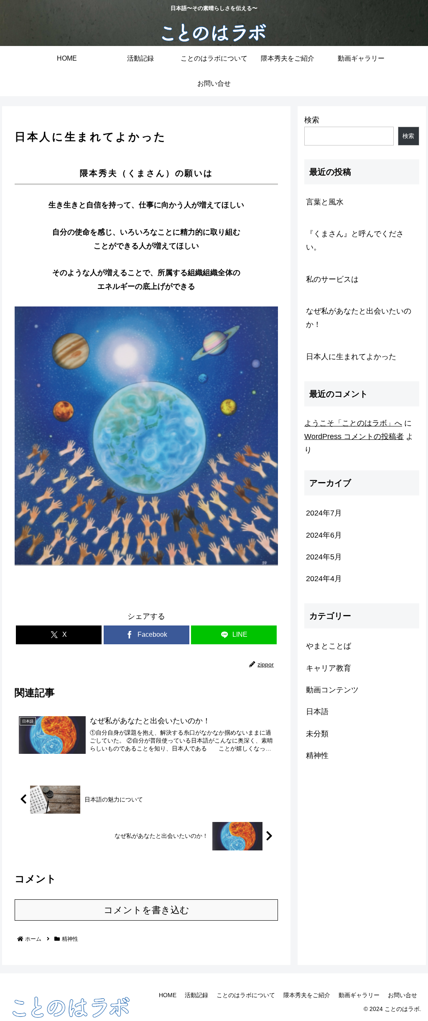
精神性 (31, 596)
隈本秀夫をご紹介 (306, 995)
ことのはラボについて (246, 995)
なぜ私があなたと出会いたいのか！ (358, 318)
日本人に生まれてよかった (351, 356)
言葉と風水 (325, 202)
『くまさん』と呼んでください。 (355, 240)
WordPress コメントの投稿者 (354, 436)
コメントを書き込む (146, 910)
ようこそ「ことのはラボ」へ (353, 423)
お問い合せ (402, 995)
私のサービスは (332, 279)
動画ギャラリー (359, 995)
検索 (311, 120)
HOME (167, 995)
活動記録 (196, 995)
